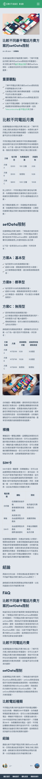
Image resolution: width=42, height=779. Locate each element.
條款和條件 (35, 776)
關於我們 (6, 776)
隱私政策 (25, 776)
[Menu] (38, 4)
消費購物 (16, 51)
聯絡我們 (16, 776)
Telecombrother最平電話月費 (17, 109)
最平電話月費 (20, 64)
